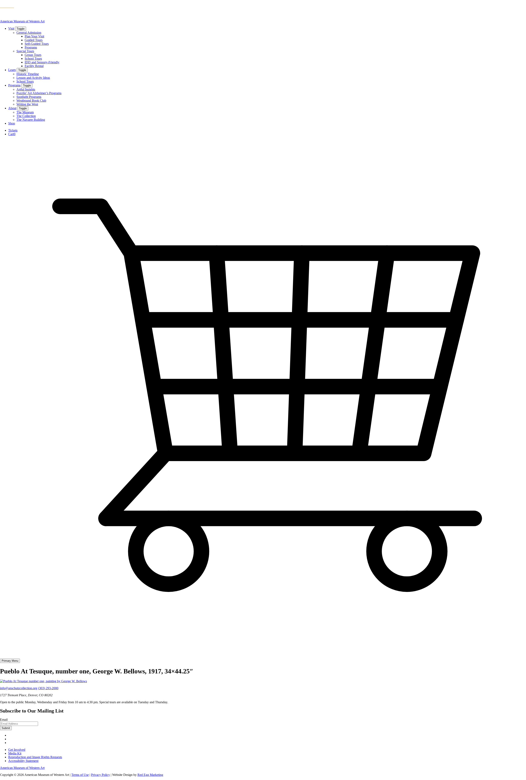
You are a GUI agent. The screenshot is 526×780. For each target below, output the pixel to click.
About (12, 108)
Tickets (12, 130)
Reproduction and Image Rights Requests (35, 757)
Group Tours (33, 55)
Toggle (20, 28)
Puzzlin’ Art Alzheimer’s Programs (38, 93)
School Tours (33, 58)
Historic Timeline (27, 74)
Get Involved (16, 749)
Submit (6, 728)
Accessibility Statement (23, 761)
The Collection (26, 116)
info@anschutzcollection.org (18, 688)
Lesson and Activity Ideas (33, 77)
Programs (31, 47)
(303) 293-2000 (48, 688)
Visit (11, 28)
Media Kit (14, 753)
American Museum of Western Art (22, 21)
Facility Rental (34, 66)
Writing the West (27, 104)
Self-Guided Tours (37, 43)
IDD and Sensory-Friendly (42, 62)
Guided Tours (34, 40)
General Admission (28, 32)
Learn (12, 70)
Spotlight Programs (28, 97)
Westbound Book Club (31, 100)
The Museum (25, 112)
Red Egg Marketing (150, 775)
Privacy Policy (100, 775)
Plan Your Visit (34, 36)
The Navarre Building (30, 119)
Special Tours (25, 51)
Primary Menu (10, 660)
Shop (11, 123)
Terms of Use (80, 775)
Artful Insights (25, 89)
